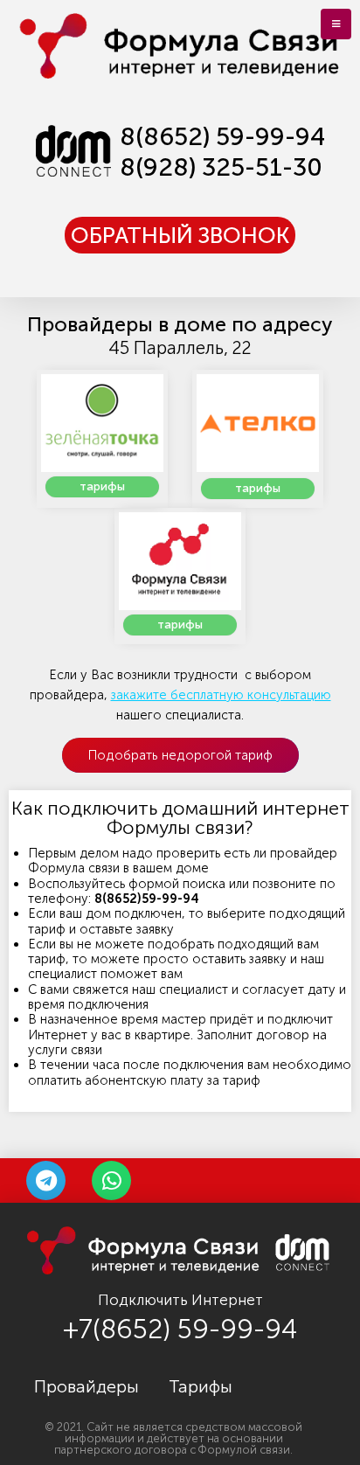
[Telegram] (46, 1180)
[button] (180, 235)
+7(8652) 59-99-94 (180, 1329)
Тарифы (200, 1386)
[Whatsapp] (111, 1180)
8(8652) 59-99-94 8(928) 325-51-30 (222, 152)
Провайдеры (86, 1386)
